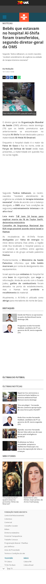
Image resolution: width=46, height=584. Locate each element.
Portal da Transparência (13, 536)
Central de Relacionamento (14, 515)
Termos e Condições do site (14, 553)
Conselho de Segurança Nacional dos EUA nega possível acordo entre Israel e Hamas (23, 228)
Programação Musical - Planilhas (16, 543)
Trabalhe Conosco (11, 539)
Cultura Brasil (28, 565)
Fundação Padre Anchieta (15, 512)
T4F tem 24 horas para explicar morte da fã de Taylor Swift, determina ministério (23, 219)
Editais (6, 529)
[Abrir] (5, 17)
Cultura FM (27, 561)
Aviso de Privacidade (12, 550)
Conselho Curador (11, 526)
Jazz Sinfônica (9, 546)
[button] (4, 77)
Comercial (8, 522)
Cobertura (8, 519)
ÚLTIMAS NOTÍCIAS (12, 386)
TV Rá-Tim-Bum (9, 565)
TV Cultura (24, 17)
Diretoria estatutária (11, 533)
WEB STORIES (9, 456)
